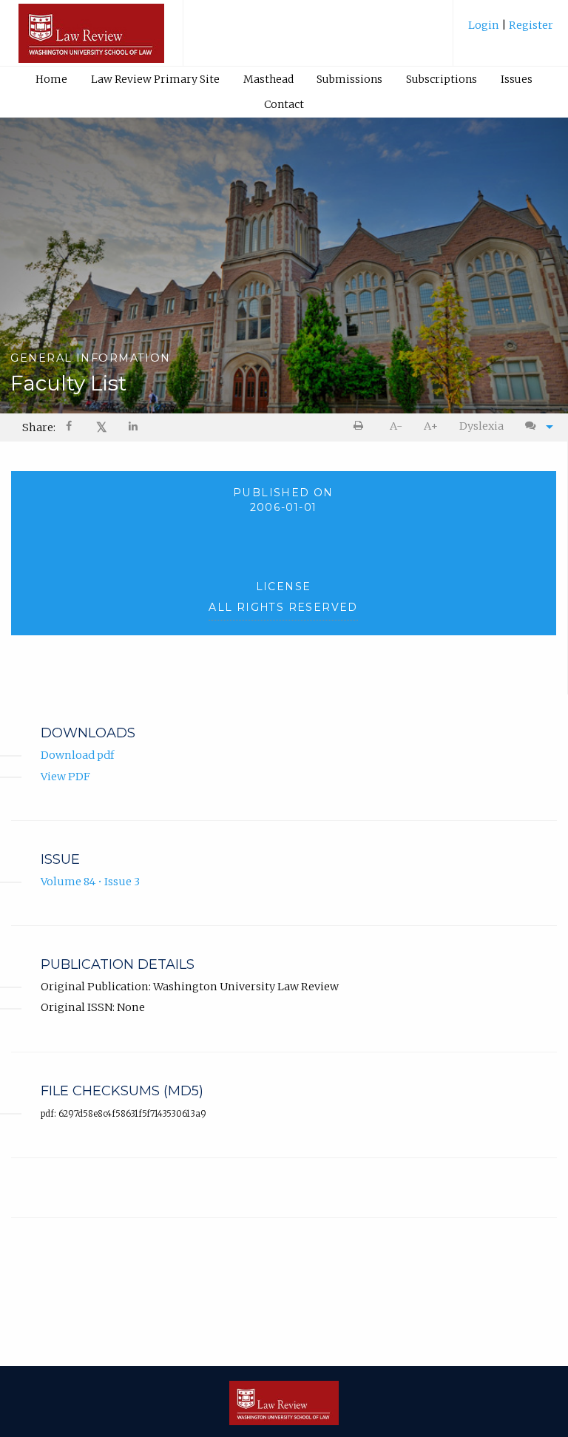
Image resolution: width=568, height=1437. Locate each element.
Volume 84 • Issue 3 (90, 881)
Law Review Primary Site (155, 79)
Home (51, 79)
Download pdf (77, 755)
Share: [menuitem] (38, 427)
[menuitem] (510, 31)
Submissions (349, 79)
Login (484, 25)
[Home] (91, 40)
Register (530, 25)
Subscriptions (441, 79)
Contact (284, 104)
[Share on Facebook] (70, 428)
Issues (516, 79)
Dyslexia (481, 426)
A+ (431, 426)
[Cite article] (535, 426)
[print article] (361, 426)
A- (396, 426)
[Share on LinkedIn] (134, 428)
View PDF (65, 776)
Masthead (268, 79)
